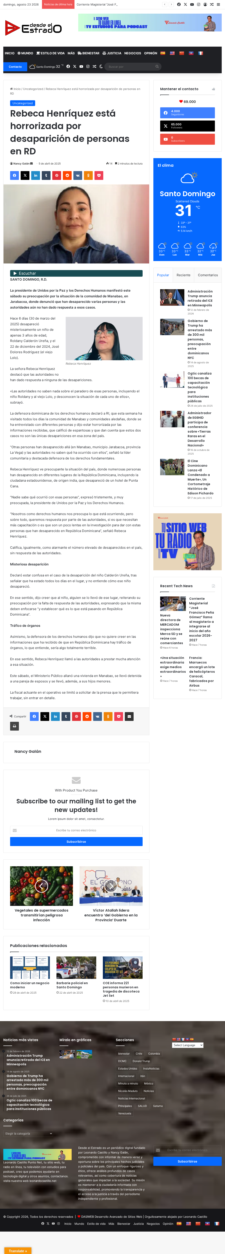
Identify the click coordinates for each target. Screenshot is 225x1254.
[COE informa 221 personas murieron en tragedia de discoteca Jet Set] (123, 967)
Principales (125, 1106)
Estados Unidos (127, 1068)
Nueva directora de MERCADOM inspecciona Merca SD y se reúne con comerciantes (171, 629)
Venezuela (124, 1113)
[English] (173, 53)
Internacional (126, 1076)
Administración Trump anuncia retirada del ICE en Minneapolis (200, 298)
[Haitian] (191, 53)
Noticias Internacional (131, 1098)
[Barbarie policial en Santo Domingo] (76, 967)
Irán (142, 1076)
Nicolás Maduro (128, 1091)
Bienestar (90, 53)
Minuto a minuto (128, 1083)
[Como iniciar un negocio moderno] (30, 967)
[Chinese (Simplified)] (182, 53)
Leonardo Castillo (195, 1216)
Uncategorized (33, 89)
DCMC (122, 1061)
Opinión (150, 53)
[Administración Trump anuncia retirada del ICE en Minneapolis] (172, 297)
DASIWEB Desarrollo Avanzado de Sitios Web (111, 1216)
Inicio (10, 53)
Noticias (149, 1091)
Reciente (184, 275)
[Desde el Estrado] (33, 28)
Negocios (132, 53)
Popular (163, 275)
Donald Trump (141, 1061)
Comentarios (208, 275)
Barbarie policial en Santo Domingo (72, 985)
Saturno (158, 1106)
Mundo (27, 53)
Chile (139, 1053)
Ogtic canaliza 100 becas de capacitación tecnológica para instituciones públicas (200, 387)
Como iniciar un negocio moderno (29, 985)
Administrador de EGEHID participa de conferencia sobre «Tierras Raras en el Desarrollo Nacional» (199, 429)
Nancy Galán (21, 163)
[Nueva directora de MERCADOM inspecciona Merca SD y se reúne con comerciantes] (173, 603)
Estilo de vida (52, 53)
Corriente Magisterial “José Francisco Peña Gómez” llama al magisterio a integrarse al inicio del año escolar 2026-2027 (201, 619)
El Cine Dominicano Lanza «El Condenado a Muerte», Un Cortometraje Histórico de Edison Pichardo (201, 477)
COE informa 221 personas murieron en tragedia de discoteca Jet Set (121, 989)
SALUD (142, 1106)
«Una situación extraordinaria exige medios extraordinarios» (173, 667)
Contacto (15, 66)
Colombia (154, 1053)
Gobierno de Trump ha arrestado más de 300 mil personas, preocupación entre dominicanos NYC (200, 339)
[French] (201, 53)
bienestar (124, 1053)
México (148, 1083)
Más (71, 53)
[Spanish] (163, 53)
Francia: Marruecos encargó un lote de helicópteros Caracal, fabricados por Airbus (202, 672)
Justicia (113, 53)
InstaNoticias (151, 1068)
